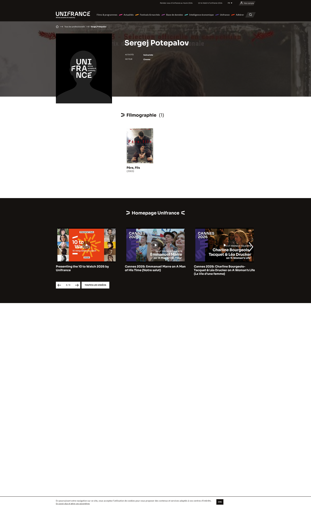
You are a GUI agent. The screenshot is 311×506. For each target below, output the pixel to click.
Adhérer (240, 14)
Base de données (174, 14)
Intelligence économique (201, 14)
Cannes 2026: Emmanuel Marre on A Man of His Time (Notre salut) (86, 268)
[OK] (220, 502)
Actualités (129, 14)
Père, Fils (133, 168)
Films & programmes (107, 14)
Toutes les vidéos (95, 285)
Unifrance (225, 14)
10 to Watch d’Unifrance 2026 (210, 3)
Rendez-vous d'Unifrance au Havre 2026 (176, 3)
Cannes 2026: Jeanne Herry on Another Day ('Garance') (223, 268)
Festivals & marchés (150, 14)
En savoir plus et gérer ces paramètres (73, 503)
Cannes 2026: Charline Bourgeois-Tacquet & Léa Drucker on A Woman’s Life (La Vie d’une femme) (155, 270)
